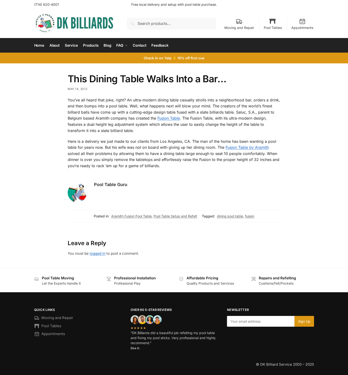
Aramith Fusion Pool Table (131, 216)
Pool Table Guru (110, 184)
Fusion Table (168, 118)
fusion (249, 216)
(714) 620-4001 (46, 4)
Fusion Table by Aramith (247, 147)
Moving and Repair (239, 28)
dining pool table (230, 216)
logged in (97, 253)
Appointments (302, 28)
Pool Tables (273, 28)
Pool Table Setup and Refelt (175, 216)
